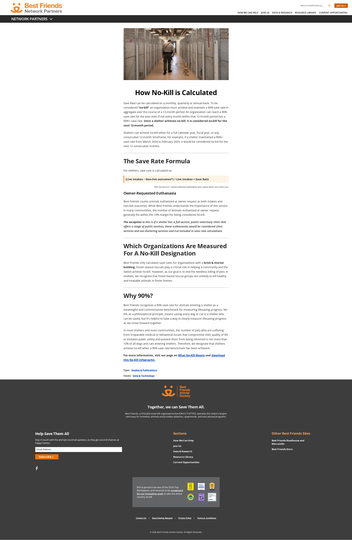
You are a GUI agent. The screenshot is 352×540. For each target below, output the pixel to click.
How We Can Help (248, 12)
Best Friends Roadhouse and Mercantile (288, 442)
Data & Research (282, 12)
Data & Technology (144, 375)
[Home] (36, 8)
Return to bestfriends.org (311, 5)
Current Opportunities (333, 12)
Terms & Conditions (206, 518)
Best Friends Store (282, 449)
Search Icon (332, 6)
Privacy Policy (184, 518)
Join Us (340, 5)
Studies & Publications (144, 370)
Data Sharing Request (162, 518)
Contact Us (141, 518)
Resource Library (305, 12)
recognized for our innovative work (160, 492)
